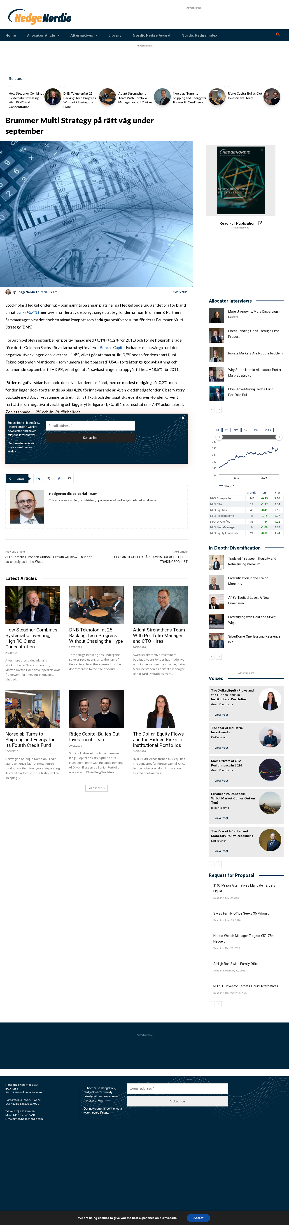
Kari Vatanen (218, 737)
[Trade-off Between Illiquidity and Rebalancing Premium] (216, 562)
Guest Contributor (222, 704)
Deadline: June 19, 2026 (226, 920)
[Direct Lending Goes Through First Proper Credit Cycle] (216, 335)
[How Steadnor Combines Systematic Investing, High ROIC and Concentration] (52, 96)
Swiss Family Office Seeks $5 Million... (241, 913)
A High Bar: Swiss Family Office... (237, 964)
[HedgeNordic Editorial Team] (8, 292)
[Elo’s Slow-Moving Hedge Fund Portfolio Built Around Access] (216, 393)
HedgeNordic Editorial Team (36, 292)
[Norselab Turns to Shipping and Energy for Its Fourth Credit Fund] (217, 96)
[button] (278, 34)
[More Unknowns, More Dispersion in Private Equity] (216, 315)
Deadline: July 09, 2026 (226, 898)
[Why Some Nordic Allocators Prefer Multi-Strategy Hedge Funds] (216, 374)
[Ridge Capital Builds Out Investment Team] (271, 96)
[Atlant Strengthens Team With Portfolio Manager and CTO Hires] (162, 96)
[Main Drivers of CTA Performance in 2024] (270, 770)
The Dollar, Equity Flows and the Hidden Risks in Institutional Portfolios (158, 739)
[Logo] (19, 17)
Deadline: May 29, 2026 (226, 948)
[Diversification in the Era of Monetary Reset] (216, 582)
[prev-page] (211, 409)
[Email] (69, 478)
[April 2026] (240, 180)
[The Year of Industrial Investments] (270, 737)
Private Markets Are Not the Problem (255, 353)
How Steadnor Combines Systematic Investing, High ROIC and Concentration (31, 638)
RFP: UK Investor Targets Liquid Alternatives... (246, 986)
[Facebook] (58, 478)
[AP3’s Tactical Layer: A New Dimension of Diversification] (216, 601)
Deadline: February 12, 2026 (229, 970)
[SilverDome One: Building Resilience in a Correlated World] (216, 640)
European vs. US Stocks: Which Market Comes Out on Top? (233, 798)
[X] (48, 478)
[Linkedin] (37, 478)
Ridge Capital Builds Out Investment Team (94, 736)
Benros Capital (113, 347)
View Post (221, 714)
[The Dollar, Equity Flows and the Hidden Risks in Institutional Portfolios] (160, 709)
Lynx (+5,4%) (27, 312)
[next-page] (219, 409)
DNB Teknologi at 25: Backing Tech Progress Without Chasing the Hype (96, 635)
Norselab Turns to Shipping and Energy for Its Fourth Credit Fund (189, 97)
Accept (198, 1218)
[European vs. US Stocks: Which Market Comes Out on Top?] (270, 803)
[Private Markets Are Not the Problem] (216, 354)
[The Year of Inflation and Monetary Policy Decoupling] (270, 840)
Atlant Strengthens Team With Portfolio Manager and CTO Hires (135, 97)
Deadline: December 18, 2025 (230, 993)
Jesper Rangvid (220, 807)
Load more (95, 788)
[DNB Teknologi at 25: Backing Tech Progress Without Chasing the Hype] (107, 96)
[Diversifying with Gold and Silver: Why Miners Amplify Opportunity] (216, 621)
